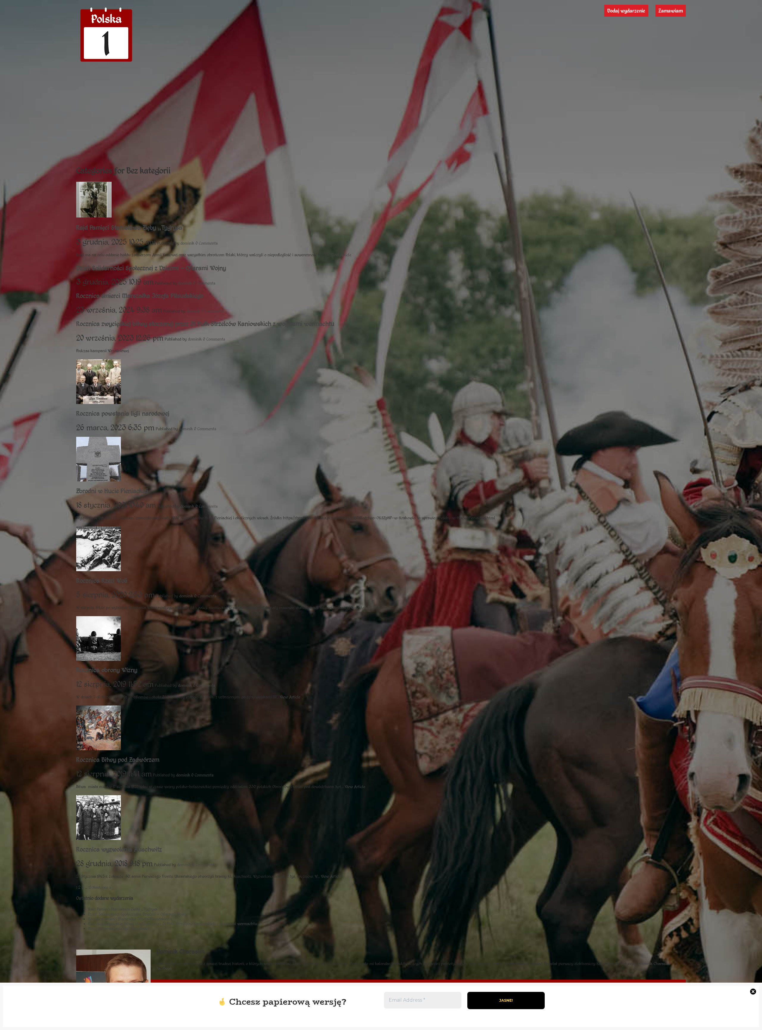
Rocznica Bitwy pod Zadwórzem (117, 759)
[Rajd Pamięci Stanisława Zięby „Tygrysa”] (94, 215)
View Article (341, 254)
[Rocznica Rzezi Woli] (98, 568)
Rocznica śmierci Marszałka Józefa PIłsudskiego (139, 295)
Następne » (102, 887)
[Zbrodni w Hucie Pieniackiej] (98, 479)
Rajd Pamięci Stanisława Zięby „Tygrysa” (130, 227)
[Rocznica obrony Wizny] (98, 658)
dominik (187, 243)
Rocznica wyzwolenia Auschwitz (119, 849)
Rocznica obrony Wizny (106, 670)
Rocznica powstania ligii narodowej (122, 413)
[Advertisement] (381, 114)
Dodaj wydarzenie (626, 11)
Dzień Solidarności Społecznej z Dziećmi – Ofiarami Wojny (151, 268)
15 (89, 887)
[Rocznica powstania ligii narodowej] (98, 401)
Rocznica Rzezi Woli (101, 580)
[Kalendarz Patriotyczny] (106, 61)
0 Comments (207, 243)
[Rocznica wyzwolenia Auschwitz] (98, 837)
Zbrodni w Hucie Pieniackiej (112, 491)
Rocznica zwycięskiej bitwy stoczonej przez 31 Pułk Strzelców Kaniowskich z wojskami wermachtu (205, 323)
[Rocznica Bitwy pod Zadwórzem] (98, 747)
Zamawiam (670, 11)
